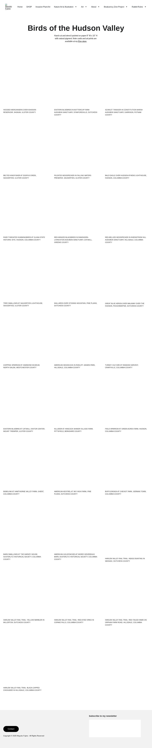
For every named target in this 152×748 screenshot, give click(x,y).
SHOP (29, 7)
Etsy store (82, 41)
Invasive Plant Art (43, 7)
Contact (11, 729)
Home (20, 7)
